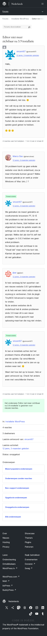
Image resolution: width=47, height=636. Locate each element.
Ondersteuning (9, 559)
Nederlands (13, 601)
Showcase (29, 533)
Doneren (30, 564)
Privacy (6, 547)
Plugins (28, 542)
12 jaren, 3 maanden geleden (27, 55)
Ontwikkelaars (9, 564)
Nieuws (6, 538)
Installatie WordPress (20, 19)
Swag (28, 568)
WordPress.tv (10, 568)
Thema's (29, 538)
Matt (6, 581)
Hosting (6, 542)
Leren (5, 555)
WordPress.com (11, 576)
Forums (5, 11)
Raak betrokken (32, 555)
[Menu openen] (43, 4)
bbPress (8, 585)
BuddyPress (9, 590)
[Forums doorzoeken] (29, 27)
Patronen (29, 547)
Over (5, 533)
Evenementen (31, 559)
